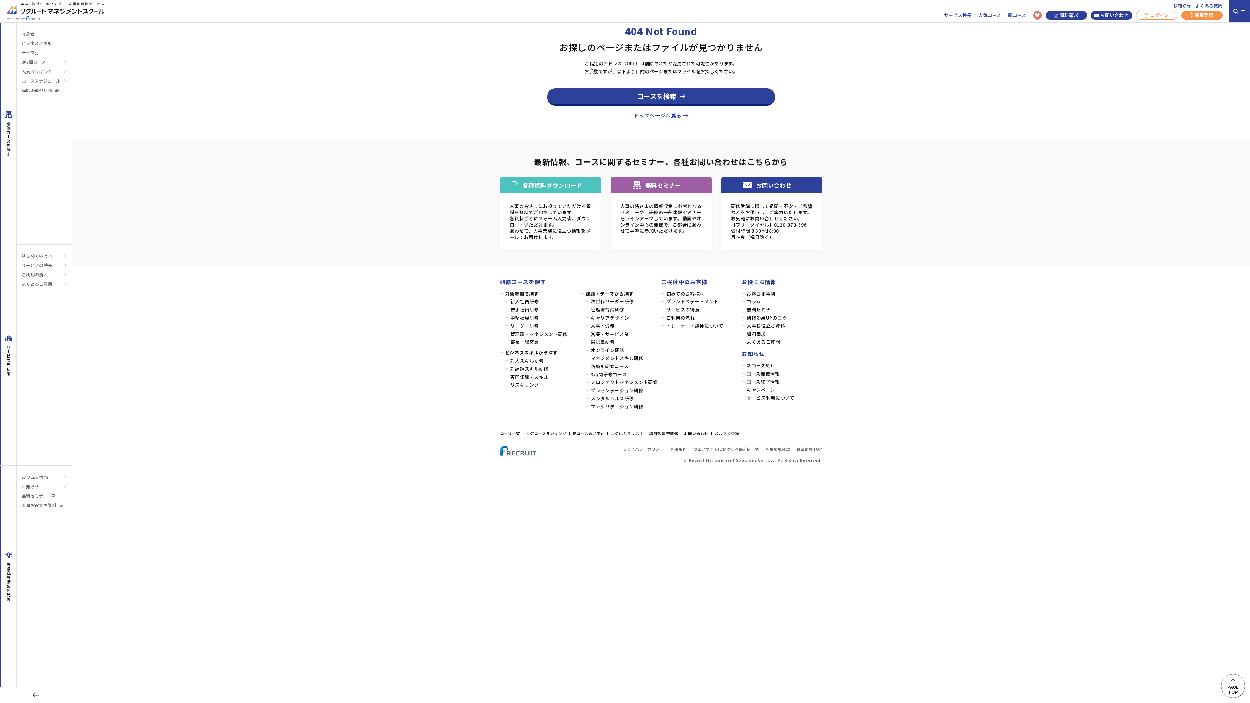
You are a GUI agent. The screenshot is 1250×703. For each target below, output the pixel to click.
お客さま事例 (761, 293)
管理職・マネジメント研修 (539, 334)
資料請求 (1069, 15)
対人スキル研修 (527, 361)
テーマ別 (30, 52)
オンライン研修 (607, 350)
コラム (754, 301)
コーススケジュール (41, 81)
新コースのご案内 (589, 433)
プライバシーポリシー (643, 449)
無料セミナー (35, 496)
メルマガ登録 (727, 433)
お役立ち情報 (35, 477)
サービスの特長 (37, 265)
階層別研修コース (610, 366)
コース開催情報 (763, 374)
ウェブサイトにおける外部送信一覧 (726, 449)
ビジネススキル (36, 43)
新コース (1017, 15)
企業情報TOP (809, 449)
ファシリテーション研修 (617, 406)
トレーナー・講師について (695, 326)
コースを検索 (657, 96)
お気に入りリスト (627, 433)
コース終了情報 (763, 382)
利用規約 (679, 449)
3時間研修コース (609, 374)
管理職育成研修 (607, 309)
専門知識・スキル (529, 377)
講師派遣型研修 (37, 90)
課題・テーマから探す (609, 293)
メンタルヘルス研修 (612, 398)
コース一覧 (510, 433)
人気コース (990, 15)
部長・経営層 (524, 342)
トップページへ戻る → (661, 115)
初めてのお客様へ (685, 293)
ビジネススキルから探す (531, 352)
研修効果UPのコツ (767, 318)
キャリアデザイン (610, 318)
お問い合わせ (1114, 15)
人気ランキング (37, 71)
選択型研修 (603, 342)
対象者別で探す (522, 293)
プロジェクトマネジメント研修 (624, 382)
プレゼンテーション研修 (617, 390)
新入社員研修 (524, 301)
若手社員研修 (524, 309)
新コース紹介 (761, 365)
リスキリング (524, 385)
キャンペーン (761, 390)
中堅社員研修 (524, 318)
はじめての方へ (37, 256)
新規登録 (1204, 15)
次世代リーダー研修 (612, 301)
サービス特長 (957, 15)
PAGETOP (1233, 689)
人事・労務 (603, 326)
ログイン (1159, 15)
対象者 (28, 34)
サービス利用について (771, 398)
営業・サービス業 (610, 334)
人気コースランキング (546, 433)
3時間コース (34, 62)
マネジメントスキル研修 (617, 358)
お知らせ (1182, 5)
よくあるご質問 (37, 284)
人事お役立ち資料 (39, 505)
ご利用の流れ (35, 274)
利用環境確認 (778, 449)
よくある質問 (1209, 5)
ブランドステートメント (692, 301)
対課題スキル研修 (529, 369)
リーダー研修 (524, 326)
